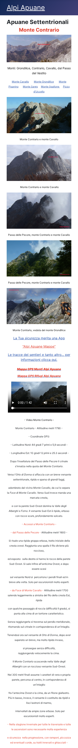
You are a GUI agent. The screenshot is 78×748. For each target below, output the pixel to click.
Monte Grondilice (44, 81)
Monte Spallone (50, 86)
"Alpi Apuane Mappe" (39, 346)
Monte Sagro (30, 86)
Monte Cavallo (20, 81)
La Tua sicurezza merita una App (39, 338)
